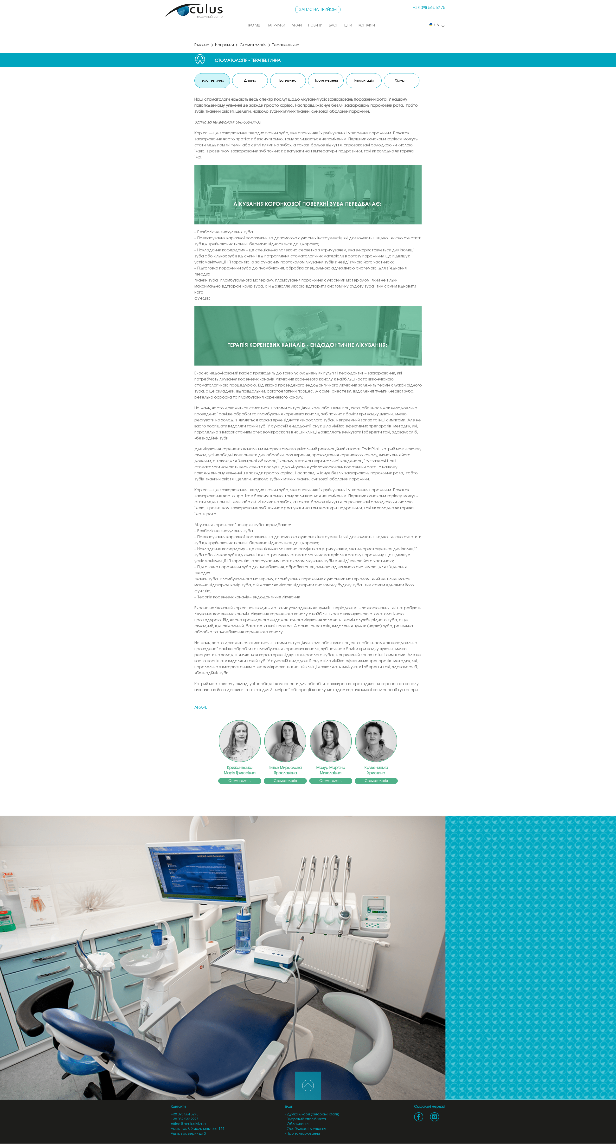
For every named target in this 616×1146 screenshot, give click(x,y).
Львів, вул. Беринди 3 (188, 1133)
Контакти (367, 25)
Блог (333, 25)
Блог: (289, 1106)
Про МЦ (253, 25)
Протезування (326, 80)
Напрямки (276, 25)
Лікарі (297, 25)
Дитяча (250, 80)
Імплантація (364, 80)
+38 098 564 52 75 (429, 8)
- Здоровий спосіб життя (306, 1119)
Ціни (348, 25)
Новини (315, 25)
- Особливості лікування (305, 1129)
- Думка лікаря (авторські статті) (312, 1114)
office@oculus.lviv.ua (188, 1124)
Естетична (287, 80)
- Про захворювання (302, 1133)
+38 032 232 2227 (184, 1119)
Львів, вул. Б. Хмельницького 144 (197, 1129)
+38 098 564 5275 (184, 1114)
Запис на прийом (318, 10)
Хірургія (401, 80)
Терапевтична (212, 80)
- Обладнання (297, 1124)
